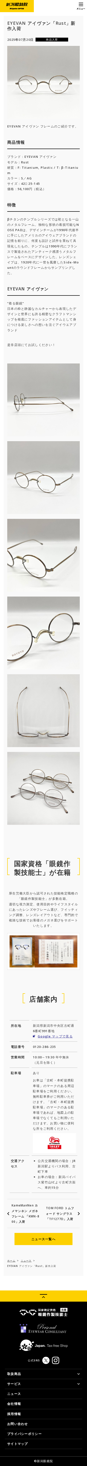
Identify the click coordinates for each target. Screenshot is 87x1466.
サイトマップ (17, 1443)
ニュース (26, 1260)
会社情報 (14, 1403)
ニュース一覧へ (43, 1239)
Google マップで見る (55, 1036)
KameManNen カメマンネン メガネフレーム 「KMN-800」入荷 (25, 1213)
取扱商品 (14, 1374)
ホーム (11, 1260)
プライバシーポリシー (24, 1434)
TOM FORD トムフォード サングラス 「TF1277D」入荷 (60, 1213)
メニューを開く (81, 6)
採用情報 (14, 1414)
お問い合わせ (17, 1424)
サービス (14, 1384)
